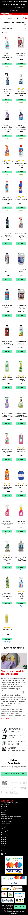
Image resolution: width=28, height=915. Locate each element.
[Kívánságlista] (23, 18)
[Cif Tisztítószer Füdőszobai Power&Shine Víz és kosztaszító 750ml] (21, 88)
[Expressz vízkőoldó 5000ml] (21, 267)
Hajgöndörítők (4, 834)
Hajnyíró (3, 851)
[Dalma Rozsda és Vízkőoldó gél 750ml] (21, 196)
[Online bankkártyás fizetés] (14, 736)
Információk (4, 814)
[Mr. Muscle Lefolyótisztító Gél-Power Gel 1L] (7, 483)
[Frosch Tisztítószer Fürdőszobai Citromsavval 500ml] (21, 375)
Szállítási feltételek (5, 823)
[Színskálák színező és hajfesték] (14, 743)
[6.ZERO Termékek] (4, 787)
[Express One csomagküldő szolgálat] (17, 888)
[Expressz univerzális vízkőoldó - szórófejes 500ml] (21, 232)
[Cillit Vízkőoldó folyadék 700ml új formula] (7, 196)
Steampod (3, 845)
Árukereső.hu (19, 896)
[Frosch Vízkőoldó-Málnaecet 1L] (21, 447)
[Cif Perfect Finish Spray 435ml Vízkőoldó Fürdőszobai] (7, 88)
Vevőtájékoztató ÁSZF (6, 821)
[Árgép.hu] (19, 900)
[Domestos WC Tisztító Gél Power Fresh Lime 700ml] (7, 591)
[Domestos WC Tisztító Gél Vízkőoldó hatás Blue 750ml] (7, 232)
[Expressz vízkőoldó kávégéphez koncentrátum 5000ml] (21, 303)
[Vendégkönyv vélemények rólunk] (14, 749)
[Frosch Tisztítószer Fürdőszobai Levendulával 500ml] (7, 411)
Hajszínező (3, 843)
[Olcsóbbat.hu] (7, 900)
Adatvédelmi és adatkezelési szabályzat (11, 816)
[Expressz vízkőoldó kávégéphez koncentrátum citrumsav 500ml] (21, 339)
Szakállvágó (4, 847)
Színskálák (3, 825)
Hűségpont (3, 833)
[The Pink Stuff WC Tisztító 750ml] (21, 519)
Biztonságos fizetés (6, 831)
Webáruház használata (6, 818)
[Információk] (22, 13)
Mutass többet (5, 718)
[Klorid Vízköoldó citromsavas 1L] (7, 627)
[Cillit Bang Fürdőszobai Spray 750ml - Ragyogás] (21, 124)
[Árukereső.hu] (19, 894)
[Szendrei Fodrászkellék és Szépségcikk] (6, 14)
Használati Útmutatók (6, 807)
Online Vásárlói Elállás (6, 805)
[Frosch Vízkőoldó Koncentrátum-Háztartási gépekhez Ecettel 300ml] (21, 411)
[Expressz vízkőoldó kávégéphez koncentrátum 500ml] (7, 339)
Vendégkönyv (4, 827)
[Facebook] (2, 854)
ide (16, 913)
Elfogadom (19, 907)
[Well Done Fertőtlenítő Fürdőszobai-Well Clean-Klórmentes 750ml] (7, 52)
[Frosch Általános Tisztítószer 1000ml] (7, 375)
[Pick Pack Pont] (4, 894)
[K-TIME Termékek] (14, 787)
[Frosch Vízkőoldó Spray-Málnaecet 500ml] (7, 447)
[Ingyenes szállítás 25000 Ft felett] (14, 730)
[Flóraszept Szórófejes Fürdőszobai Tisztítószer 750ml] (21, 591)
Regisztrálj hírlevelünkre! (14, 774)
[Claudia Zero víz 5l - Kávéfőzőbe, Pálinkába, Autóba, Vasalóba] (21, 555)
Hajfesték (3, 837)
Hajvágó (3, 849)
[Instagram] (5, 854)
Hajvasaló (3, 839)
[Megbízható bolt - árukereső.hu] (10, 894)
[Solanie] (14, 792)
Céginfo (3, 812)
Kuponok (3, 808)
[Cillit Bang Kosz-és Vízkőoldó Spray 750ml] (7, 555)
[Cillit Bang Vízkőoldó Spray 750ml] (7, 160)
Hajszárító (3, 841)
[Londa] (4, 792)
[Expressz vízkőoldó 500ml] (7, 303)
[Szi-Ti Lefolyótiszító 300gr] (21, 483)
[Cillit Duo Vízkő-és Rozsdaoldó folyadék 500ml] (21, 160)
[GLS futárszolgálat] (6, 888)
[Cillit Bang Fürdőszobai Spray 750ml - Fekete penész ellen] (7, 124)
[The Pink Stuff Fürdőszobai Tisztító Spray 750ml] (7, 519)
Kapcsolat (3, 810)
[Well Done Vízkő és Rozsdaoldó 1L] (21, 52)
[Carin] (23, 787)
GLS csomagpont (5, 829)
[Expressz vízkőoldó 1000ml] (7, 267)
